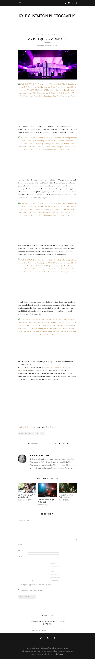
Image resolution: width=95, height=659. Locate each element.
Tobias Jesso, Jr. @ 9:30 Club (46, 501)
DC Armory (29, 433)
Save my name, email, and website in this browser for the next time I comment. (55, 572)
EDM (42, 433)
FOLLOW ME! (60, 621)
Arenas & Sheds (42, 35)
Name (20, 545)
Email (20, 550)
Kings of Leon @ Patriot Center (66, 496)
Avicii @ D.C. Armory (26, 427)
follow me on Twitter (52, 367)
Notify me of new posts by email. (32, 590)
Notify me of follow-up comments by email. (36, 585)
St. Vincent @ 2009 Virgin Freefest (26, 496)
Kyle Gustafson (52, 427)
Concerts (56, 35)
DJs (37, 433)
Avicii (21, 433)
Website (21, 556)
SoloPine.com (59, 654)
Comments (32, 443)
